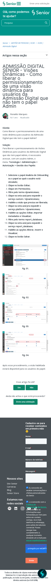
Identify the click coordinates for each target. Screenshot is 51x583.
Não (31, 387)
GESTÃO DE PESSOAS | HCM (23, 43)
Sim (19, 387)
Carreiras (11, 486)
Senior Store (13, 493)
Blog (9, 490)
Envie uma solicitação (39, 3)
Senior (5, 43)
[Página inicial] (9, 3)
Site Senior (12, 483)
